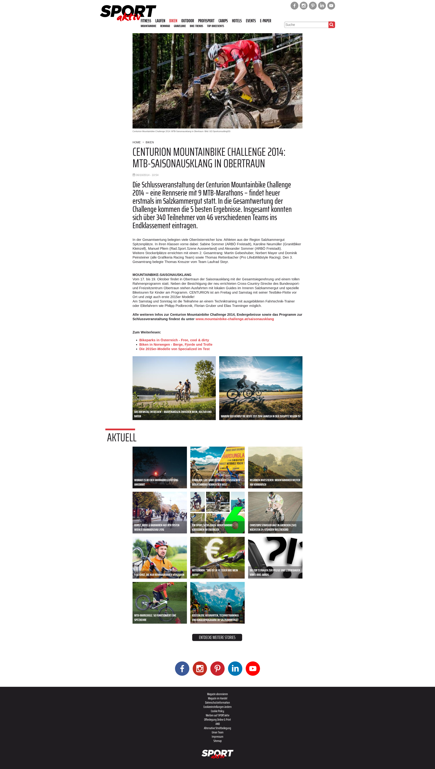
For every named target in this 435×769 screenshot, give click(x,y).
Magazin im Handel (217, 698)
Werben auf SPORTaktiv (217, 715)
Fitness (146, 21)
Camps (223, 21)
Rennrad (165, 26)
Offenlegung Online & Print (217, 719)
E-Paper (265, 21)
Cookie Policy (217, 711)
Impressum (217, 736)
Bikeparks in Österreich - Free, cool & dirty (174, 340)
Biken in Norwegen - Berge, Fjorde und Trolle (175, 344)
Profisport (206, 21)
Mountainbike (148, 26)
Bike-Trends (196, 26)
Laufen (160, 21)
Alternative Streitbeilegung (217, 728)
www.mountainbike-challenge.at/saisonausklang (235, 319)
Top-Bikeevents (215, 26)
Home (137, 142)
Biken (173, 21)
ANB (217, 723)
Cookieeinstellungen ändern (217, 706)
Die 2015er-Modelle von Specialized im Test (174, 349)
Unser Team (217, 732)
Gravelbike (180, 26)
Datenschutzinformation (217, 702)
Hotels (237, 21)
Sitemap (217, 740)
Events (251, 21)
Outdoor (187, 21)
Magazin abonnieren (217, 694)
